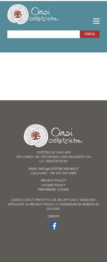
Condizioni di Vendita (76, 204)
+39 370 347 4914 (62, 173)
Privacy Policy (42, 204)
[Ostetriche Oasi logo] (33, 14)
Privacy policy (53, 180)
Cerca (89, 34)
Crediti (53, 216)
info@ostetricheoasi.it (58, 169)
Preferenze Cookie (53, 189)
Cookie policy (53, 185)
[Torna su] (9, 236)
